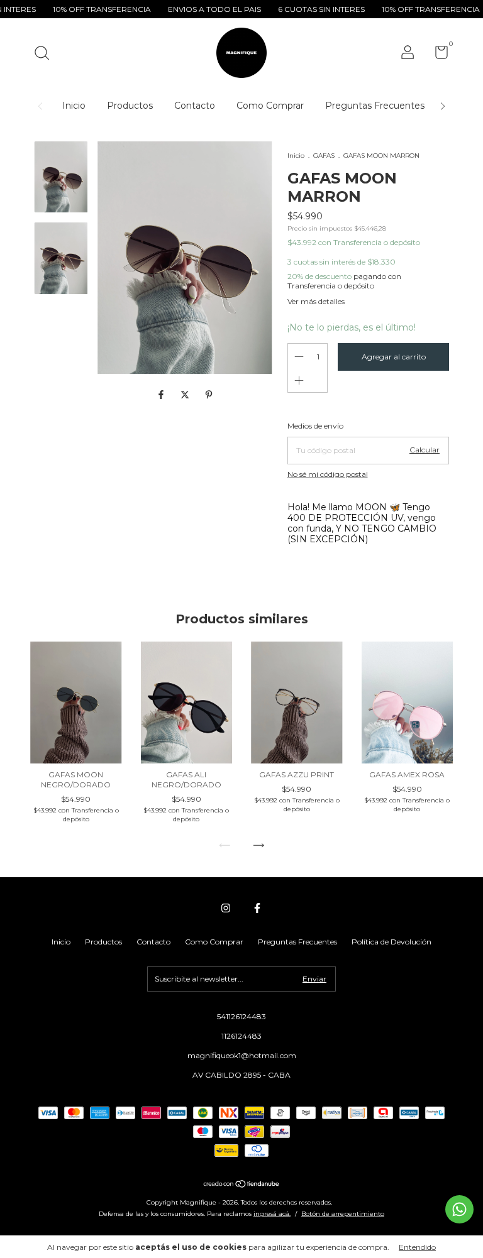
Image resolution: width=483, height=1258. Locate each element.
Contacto (194, 105)
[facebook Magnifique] (257, 908)
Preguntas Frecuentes (375, 105)
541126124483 (241, 1016)
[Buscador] (46, 54)
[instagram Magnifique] (226, 908)
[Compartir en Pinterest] (208, 394)
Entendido (417, 1247)
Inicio (74, 105)
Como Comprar (270, 105)
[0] (437, 55)
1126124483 (241, 1036)
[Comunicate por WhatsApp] (459, 1209)
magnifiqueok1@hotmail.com (241, 1055)
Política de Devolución (391, 941)
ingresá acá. (272, 1214)
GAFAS (324, 155)
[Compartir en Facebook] (162, 394)
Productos (130, 105)
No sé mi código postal (327, 474)
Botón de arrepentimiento (342, 1214)
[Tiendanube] (242, 1185)
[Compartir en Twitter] (186, 394)
